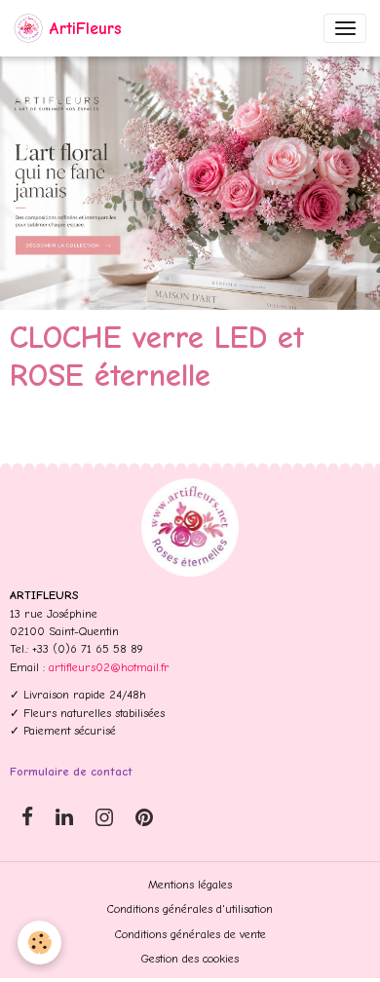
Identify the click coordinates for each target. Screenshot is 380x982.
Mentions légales (190, 884)
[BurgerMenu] (344, 28)
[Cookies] (39, 942)
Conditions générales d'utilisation (190, 909)
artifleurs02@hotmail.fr (109, 667)
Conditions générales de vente (190, 934)
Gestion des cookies (190, 958)
